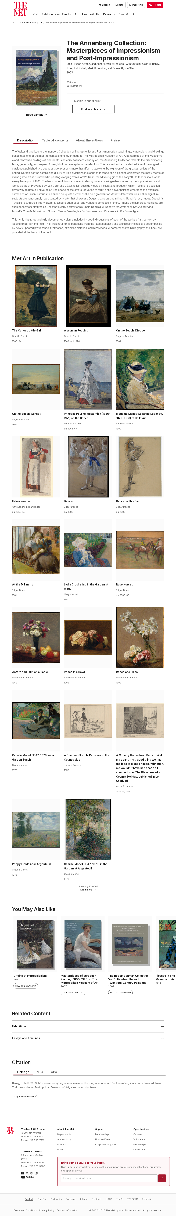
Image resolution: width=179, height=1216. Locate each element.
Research (109, 14)
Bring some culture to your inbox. (83, 1162)
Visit (35, 14)
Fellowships (139, 1144)
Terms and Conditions (25, 1210)
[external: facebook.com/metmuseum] (22, 1173)
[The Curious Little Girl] (36, 296)
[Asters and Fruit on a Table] (36, 637)
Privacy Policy (47, 1210)
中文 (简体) (132, 1199)
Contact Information (67, 1210)
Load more (86, 889)
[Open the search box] (133, 14)
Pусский (147, 1199)
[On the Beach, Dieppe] (140, 296)
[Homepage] (20, 9)
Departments (64, 1134)
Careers (137, 1134)
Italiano (84, 1199)
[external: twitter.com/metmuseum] (27, 1173)
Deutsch (96, 1199)
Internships (139, 1149)
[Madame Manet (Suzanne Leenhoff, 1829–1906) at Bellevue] (140, 379)
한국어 (119, 1199)
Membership (136, 4)
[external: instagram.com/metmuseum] (36, 1173)
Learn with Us (90, 14)
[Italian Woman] (36, 466)
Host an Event (102, 1139)
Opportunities (141, 1129)
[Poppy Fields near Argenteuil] (36, 829)
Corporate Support (105, 1144)
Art (76, 14)
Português (56, 1199)
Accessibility (64, 1139)
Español (42, 1199)
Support (99, 1129)
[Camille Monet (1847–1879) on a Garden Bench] (36, 720)
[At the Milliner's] (36, 550)
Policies (61, 1144)
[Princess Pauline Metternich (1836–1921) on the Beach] (88, 379)
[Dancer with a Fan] (140, 466)
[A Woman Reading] (88, 296)
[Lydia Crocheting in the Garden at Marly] (88, 550)
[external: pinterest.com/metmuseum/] (31, 1173)
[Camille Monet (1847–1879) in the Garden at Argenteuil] (88, 829)
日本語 (108, 1199)
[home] (14, 22)
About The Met (65, 1129)
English (29, 1199)
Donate (119, 4)
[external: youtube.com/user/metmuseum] (27, 1177)
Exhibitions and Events (56, 14)
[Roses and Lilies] (140, 637)
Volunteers (139, 1139)
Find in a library (91, 109)
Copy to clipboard (24, 1096)
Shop (122, 14)
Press (60, 1149)
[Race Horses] (140, 550)
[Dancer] (88, 466)
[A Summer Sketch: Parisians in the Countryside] (88, 720)
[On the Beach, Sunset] (36, 379)
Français (71, 1199)
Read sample (35, 114)
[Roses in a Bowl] (88, 637)
